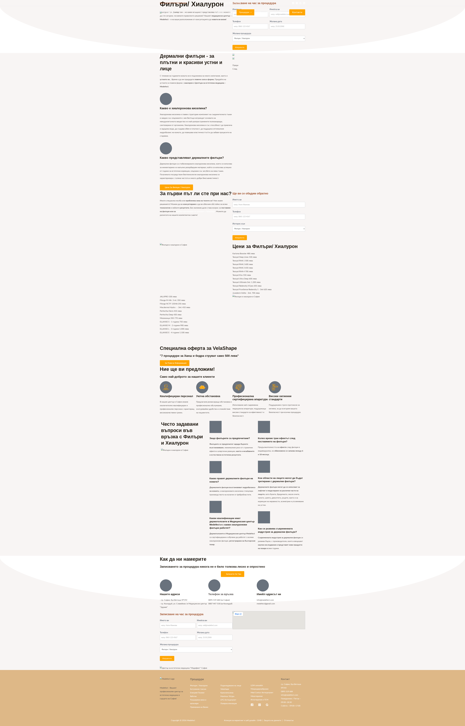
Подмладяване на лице (230, 686)
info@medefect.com (289, 695)
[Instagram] (297, 3)
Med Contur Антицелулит (262, 693)
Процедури (244, 12)
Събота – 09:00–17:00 (290, 706)
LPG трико (270, 12)
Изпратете (239, 47)
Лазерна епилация (228, 703)
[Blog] (304, 3)
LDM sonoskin (257, 685)
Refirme (193, 696)
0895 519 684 (234, 3)
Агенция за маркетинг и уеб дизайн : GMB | (244, 720)
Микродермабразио (259, 689)
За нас (231, 12)
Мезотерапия (257, 696)
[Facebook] (293, 3)
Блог (282, 12)
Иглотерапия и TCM (259, 700)
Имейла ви (202, 620)
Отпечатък (289, 720)
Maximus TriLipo (227, 696)
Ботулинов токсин (198, 689)
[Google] (300, 3)
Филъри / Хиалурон (199, 686)
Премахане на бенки (199, 707)
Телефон (236, 21)
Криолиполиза (226, 693)
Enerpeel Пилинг (197, 693)
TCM (259, 12)
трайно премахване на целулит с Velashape (195, 211)
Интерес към (238, 224)
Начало (220, 12)
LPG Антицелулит (228, 700)
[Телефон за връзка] (214, 585)
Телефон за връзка (220, 594)
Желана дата (276, 21)
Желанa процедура (241, 33)
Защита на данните (272, 720)
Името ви (237, 200)
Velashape (224, 689)
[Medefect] (167, 12)
